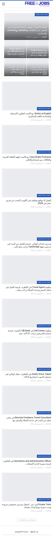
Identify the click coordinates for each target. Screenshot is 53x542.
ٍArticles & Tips (42, 15)
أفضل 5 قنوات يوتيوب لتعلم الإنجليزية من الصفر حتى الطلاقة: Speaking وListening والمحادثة (27, 30)
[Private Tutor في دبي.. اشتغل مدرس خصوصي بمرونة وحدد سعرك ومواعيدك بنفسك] (26, 487)
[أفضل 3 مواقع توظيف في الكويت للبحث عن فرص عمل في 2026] (26, 183)
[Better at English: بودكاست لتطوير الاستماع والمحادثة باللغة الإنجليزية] (26, 96)
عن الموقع (34, 532)
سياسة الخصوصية (21, 532)
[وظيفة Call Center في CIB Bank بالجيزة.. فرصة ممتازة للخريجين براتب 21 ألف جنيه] (26, 313)
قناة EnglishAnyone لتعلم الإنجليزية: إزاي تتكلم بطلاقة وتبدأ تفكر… (38, 52)
